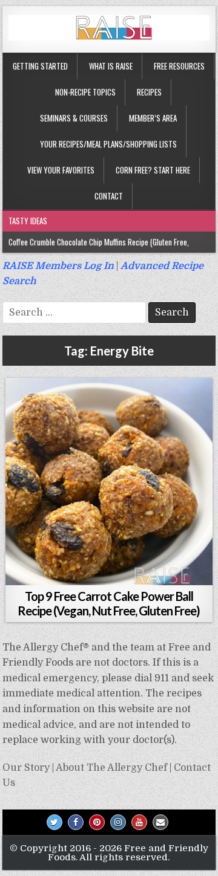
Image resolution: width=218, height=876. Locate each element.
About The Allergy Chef (111, 767)
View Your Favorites (60, 170)
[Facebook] (76, 822)
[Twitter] (54, 822)
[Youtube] (139, 822)
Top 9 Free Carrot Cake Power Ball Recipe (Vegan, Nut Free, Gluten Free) (109, 603)
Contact (108, 196)
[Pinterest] (97, 822)
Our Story (26, 767)
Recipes (149, 92)
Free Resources (179, 66)
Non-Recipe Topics (85, 92)
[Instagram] (118, 822)
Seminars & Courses (74, 118)
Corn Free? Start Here (153, 170)
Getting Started (40, 66)
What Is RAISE (111, 66)
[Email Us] (160, 822)
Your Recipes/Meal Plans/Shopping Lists (108, 144)
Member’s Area (153, 118)
